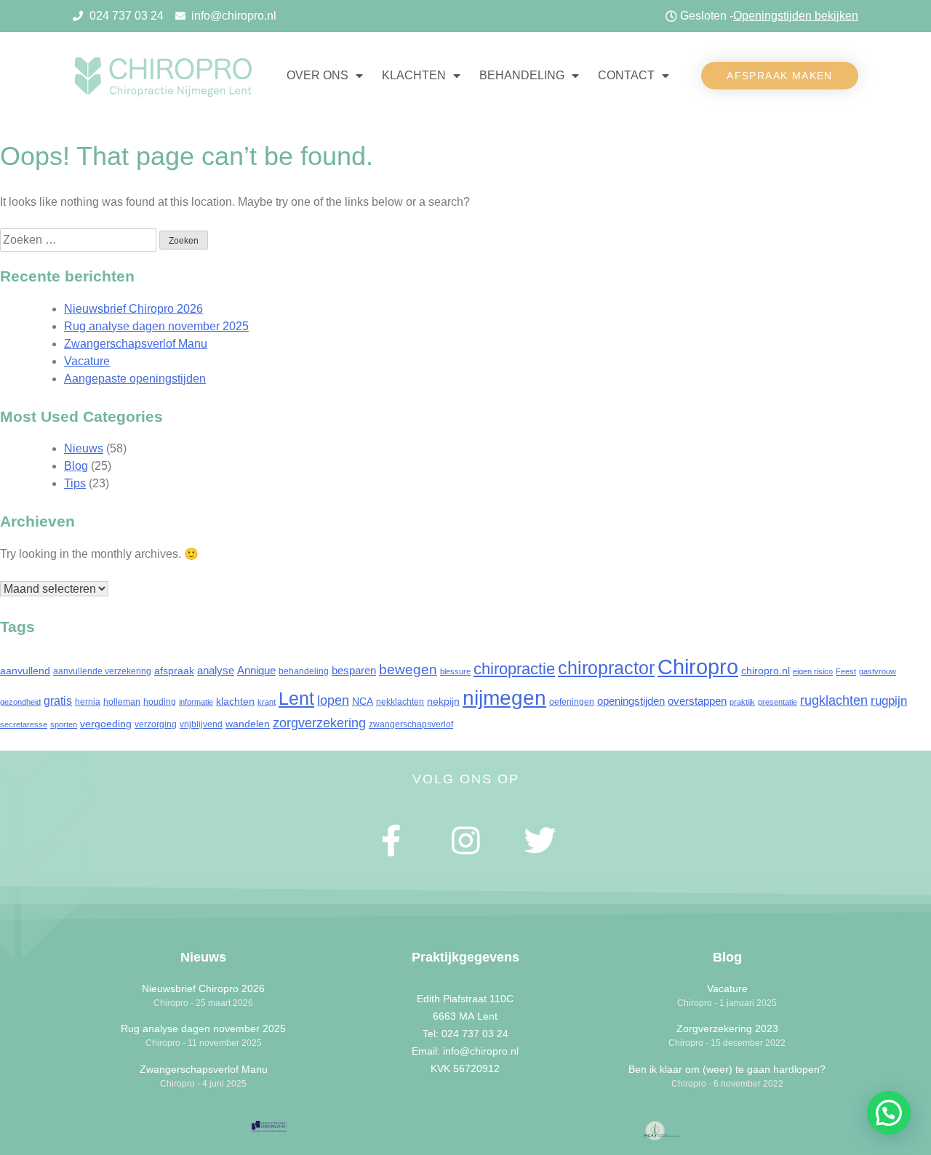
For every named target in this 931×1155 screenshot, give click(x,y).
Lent (296, 698)
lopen (333, 700)
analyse (215, 670)
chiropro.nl (765, 670)
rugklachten (834, 700)
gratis (58, 700)
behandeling (304, 671)
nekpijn (443, 701)
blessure (455, 671)
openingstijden (631, 701)
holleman (121, 702)
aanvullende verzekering (102, 671)
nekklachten (400, 702)
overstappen (697, 701)
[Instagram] (465, 840)
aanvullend (25, 670)
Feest (846, 671)
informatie (196, 702)
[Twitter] (539, 840)
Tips (75, 483)
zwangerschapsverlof (411, 724)
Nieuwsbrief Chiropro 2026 (133, 309)
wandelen (247, 724)
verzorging (156, 724)
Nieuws (83, 448)
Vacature (87, 361)
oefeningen (571, 702)
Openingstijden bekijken (795, 15)
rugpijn (889, 701)
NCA (362, 701)
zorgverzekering (319, 723)
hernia (87, 702)
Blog (76, 466)
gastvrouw (877, 671)
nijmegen (504, 698)
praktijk (742, 702)
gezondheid (20, 702)
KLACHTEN (414, 75)
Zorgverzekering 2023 (727, 1028)
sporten (63, 724)
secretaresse (23, 724)
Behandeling (521, 75)
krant (266, 702)
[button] (779, 75)
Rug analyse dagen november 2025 (156, 326)
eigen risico (813, 671)
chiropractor (606, 668)
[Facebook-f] (392, 840)
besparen (354, 670)
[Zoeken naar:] (79, 239)
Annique (256, 670)
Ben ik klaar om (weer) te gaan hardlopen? (727, 1069)
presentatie (777, 702)
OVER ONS (317, 75)
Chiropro (698, 667)
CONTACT (626, 75)
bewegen (408, 669)
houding (159, 702)
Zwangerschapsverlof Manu (135, 343)
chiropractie (514, 669)
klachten (235, 701)
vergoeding (106, 724)
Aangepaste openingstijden (135, 378)
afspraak (174, 670)
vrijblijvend (201, 724)
